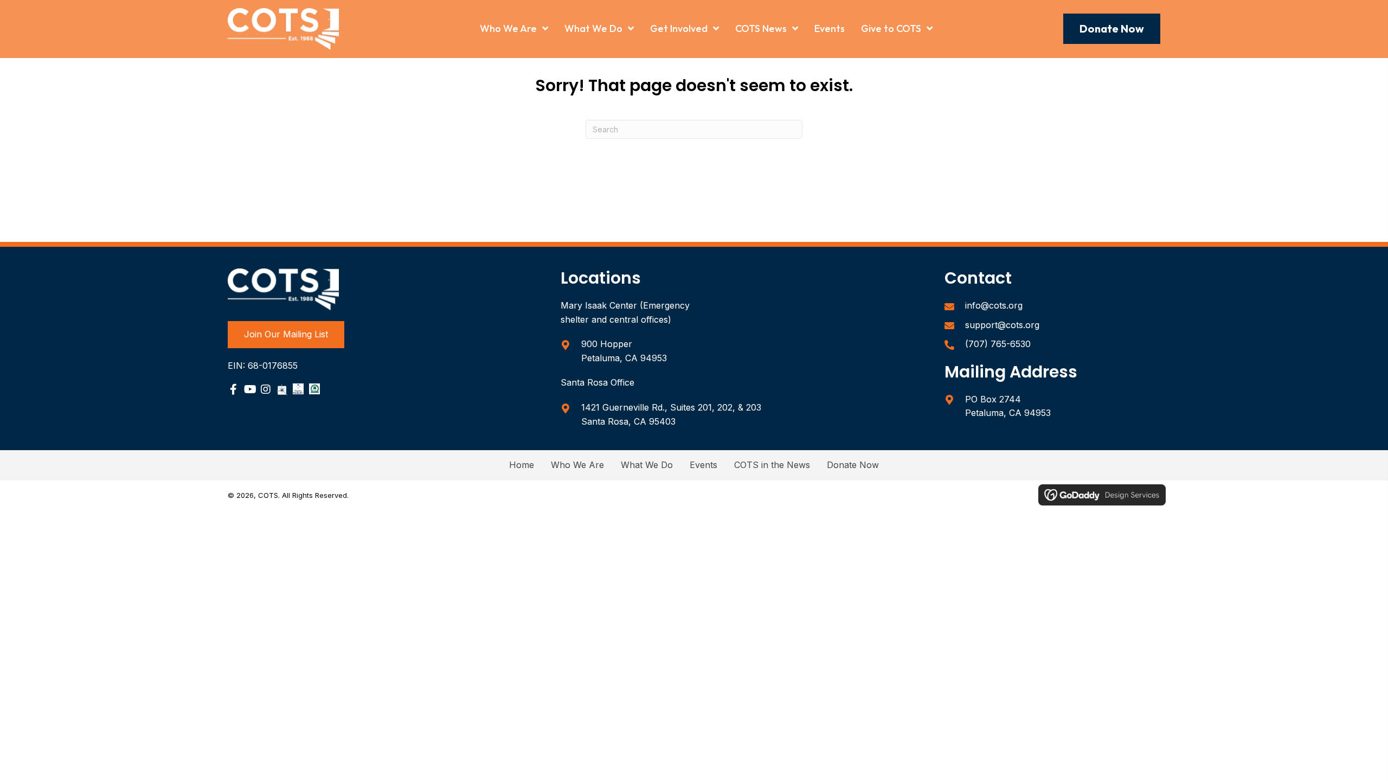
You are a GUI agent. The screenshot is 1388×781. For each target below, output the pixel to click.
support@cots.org (1002, 324)
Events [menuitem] (703, 464)
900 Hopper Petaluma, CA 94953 (624, 350)
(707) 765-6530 (998, 343)
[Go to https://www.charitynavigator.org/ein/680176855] (298, 388)
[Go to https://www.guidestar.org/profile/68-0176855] (282, 389)
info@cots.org (994, 305)
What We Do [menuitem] (647, 464)
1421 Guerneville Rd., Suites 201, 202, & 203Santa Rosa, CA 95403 (671, 414)
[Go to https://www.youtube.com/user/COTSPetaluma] (249, 390)
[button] (1111, 29)
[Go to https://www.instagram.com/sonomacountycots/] (265, 390)
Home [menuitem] (521, 464)
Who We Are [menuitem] (577, 464)
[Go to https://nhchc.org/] (314, 388)
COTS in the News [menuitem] (772, 464)
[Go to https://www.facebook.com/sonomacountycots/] (233, 390)
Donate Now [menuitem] (853, 464)
